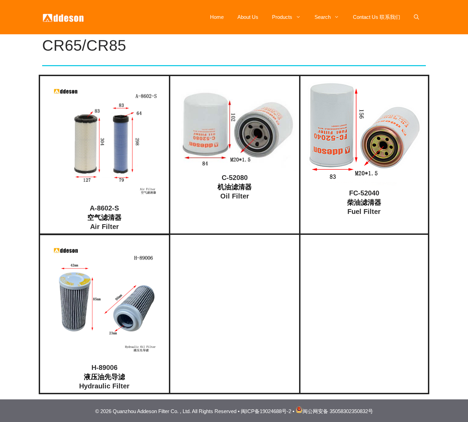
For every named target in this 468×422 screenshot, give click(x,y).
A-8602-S (104, 208)
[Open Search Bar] (416, 17)
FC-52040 (364, 193)
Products (282, 17)
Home (217, 17)
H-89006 (104, 367)
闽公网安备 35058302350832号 (338, 411)
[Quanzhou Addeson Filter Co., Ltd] (64, 16)
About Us (247, 17)
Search (323, 17)
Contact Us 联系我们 (376, 17)
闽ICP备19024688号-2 (266, 411)
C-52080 (235, 177)
